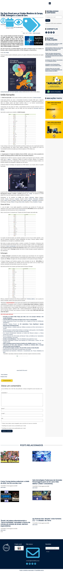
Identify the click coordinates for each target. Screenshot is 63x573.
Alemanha (31, 197)
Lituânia (29, 200)
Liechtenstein (13, 246)
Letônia (25, 200)
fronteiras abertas (31, 298)
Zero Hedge (6, 52)
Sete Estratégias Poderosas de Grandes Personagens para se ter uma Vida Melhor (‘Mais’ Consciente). (54, 49)
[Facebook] (49, 32)
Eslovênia (41, 198)
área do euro (22, 210)
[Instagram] (46, 32)
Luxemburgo (35, 200)
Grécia (5, 200)
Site (2, 418)
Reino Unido (22, 201)
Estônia (30, 198)
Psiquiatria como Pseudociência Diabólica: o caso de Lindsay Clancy (53, 65)
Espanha (17, 198)
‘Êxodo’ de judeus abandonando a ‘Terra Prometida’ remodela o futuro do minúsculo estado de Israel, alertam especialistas (54, 55)
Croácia (6, 198)
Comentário (4, 392)
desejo (30, 193)
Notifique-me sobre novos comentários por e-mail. (14, 425)
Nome (3, 408)
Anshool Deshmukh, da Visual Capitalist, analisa (11, 91)
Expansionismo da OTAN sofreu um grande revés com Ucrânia (17, 349)
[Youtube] (54, 32)
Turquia (40, 201)
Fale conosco (29, 544)
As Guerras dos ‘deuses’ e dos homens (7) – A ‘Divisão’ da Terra (54, 60)
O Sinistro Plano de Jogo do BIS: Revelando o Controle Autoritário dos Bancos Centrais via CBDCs (53, 69)
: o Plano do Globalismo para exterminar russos (20, 338)
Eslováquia (35, 198)
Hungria (14, 200)
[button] (50, 3)
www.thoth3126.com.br (22, 370)
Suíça (7, 246)
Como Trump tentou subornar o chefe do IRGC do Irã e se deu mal (53, 44)
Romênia (35, 201)
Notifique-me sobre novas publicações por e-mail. (14, 428)
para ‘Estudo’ (22, 343)
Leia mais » (3, 487)
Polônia (12, 201)
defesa (9, 159)
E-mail (3, 413)
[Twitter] (51, 32)
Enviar (47, 20)
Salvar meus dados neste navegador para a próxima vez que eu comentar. (19, 423)
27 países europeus (36, 97)
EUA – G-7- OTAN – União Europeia (31, 33)
